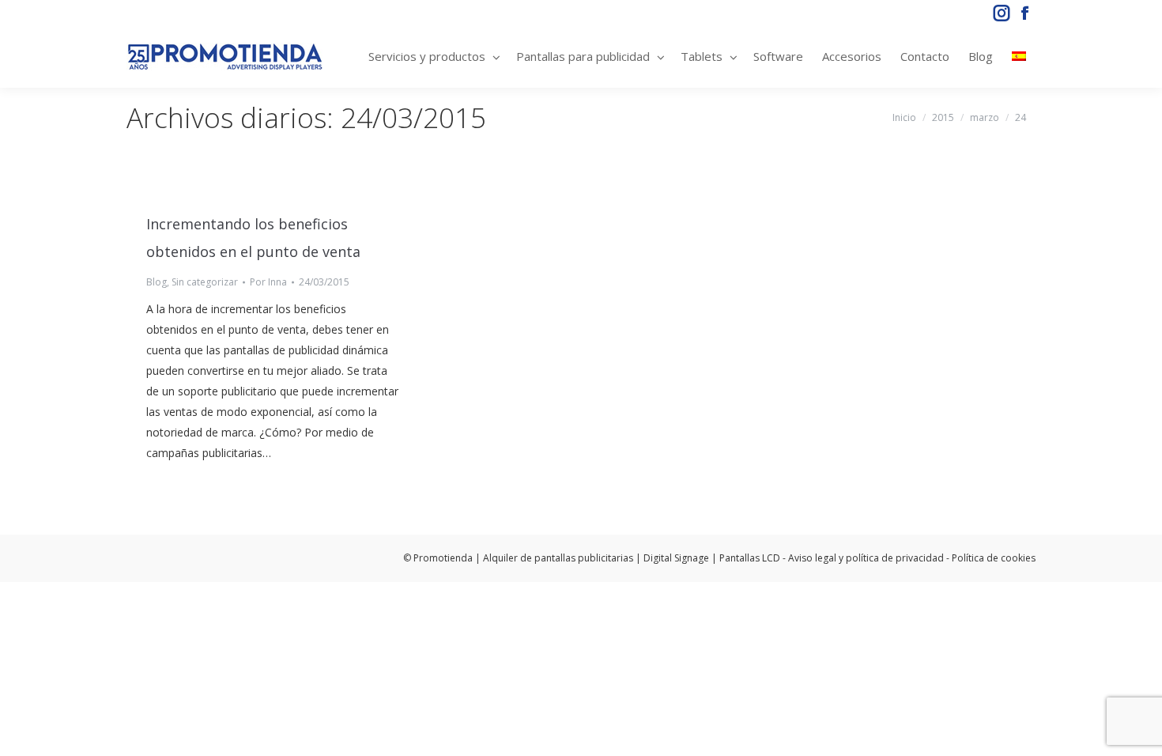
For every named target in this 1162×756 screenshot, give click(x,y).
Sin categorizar (205, 282)
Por (268, 282)
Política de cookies (994, 558)
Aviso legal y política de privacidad (866, 558)
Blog (156, 282)
